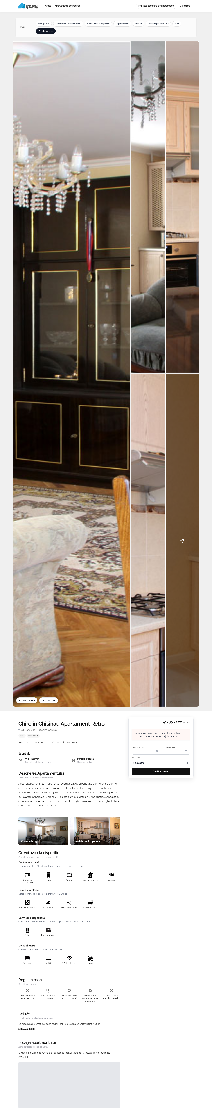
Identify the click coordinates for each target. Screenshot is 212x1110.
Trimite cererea (46, 31)
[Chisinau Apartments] (28, 6)
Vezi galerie (43, 23)
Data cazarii (138, 748)
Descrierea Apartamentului (68, 23)
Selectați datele (26, 1029)
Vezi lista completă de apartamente (156, 6)
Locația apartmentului (158, 23)
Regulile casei (122, 23)
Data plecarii (169, 748)
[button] (186, 6)
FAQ (177, 23)
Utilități (138, 23)
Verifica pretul (161, 771)
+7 (182, 540)
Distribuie (50, 700)
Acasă (48, 6)
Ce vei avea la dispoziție (98, 23)
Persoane (136, 758)
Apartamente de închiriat (67, 6)
